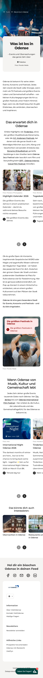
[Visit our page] (15, 575)
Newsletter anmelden (15, 631)
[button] (17, 207)
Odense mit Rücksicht (15, 648)
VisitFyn (9, 651)
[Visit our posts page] (35, 575)
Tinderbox (22, 62)
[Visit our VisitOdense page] (8, 575)
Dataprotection (11, 671)
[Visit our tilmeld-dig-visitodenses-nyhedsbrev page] (21, 575)
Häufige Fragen (12, 616)
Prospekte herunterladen (17, 645)
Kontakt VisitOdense (15, 613)
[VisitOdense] (13, 586)
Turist (8, 12)
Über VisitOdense (13, 610)
